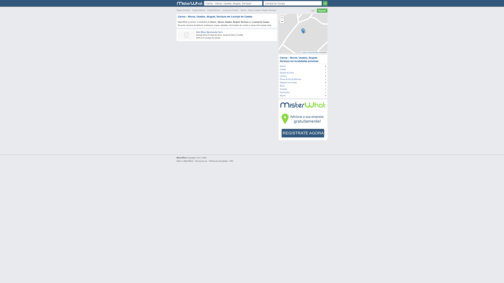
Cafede (283, 69)
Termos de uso (201, 161)
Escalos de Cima (287, 72)
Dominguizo (285, 92)
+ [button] (282, 17)
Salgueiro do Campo (288, 82)
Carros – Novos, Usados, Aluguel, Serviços (258, 10)
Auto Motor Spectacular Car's (209, 32)
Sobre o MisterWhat (185, 161)
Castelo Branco (198, 10)
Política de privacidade (218, 161)
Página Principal (183, 10)
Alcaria (282, 95)
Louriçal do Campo (230, 10)
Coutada (283, 89)
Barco (282, 85)
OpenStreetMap (314, 52)
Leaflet (304, 52)
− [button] (282, 21)
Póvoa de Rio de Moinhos (290, 79)
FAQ (231, 161)
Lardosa (283, 76)
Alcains (283, 66)
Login (313, 10)
